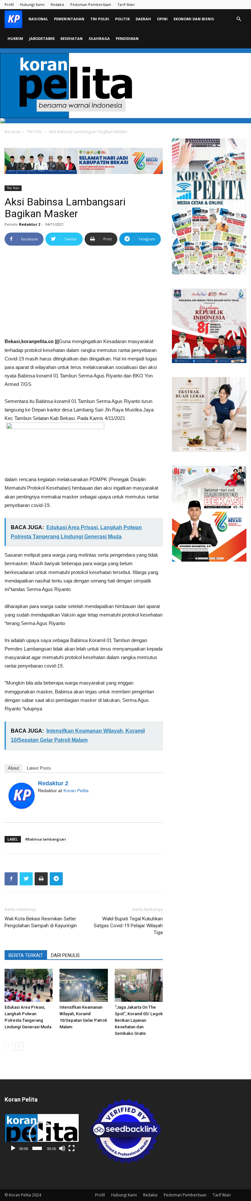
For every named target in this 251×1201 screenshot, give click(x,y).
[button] (238, 19)
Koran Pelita (76, 790)
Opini (162, 18)
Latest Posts (39, 768)
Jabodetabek (42, 38)
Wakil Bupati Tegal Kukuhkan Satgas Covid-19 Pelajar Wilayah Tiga (128, 925)
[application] (42, 1134)
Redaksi (57, 4)
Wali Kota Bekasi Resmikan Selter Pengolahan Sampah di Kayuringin (41, 922)
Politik (122, 18)
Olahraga (99, 38)
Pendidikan (127, 38)
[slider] (37, 1148)
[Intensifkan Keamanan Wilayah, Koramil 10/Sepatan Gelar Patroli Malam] (83, 985)
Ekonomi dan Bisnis (194, 18)
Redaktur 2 (29, 224)
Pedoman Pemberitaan (90, 4)
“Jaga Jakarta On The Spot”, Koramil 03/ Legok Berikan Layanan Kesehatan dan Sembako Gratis (139, 1020)
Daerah (143, 18)
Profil (9, 4)
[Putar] (13, 1148)
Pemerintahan (69, 18)
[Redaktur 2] (21, 796)
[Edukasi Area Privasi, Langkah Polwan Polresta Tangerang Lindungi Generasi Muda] (29, 985)
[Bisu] (62, 1148)
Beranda (13, 131)
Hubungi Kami (32, 4)
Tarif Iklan (126, 4)
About (13, 768)
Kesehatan (71, 38)
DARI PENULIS (65, 955)
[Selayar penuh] (71, 1148)
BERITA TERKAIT (25, 955)
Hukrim (15, 38)
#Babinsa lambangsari (45, 839)
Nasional (38, 18)
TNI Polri (99, 18)
